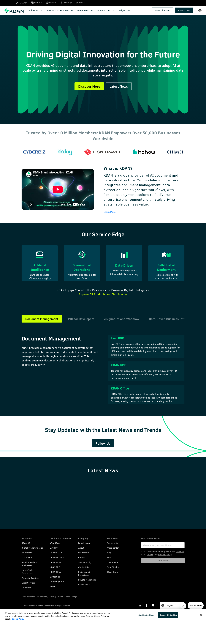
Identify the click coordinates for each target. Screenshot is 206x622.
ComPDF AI (55, 562)
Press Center (113, 547)
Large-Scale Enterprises (27, 572)
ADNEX (53, 586)
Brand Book (84, 584)
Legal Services (28, 582)
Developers (27, 552)
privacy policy (164, 554)
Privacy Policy (42, 596)
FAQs (109, 557)
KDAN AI (26, 542)
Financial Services (30, 577)
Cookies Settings (146, 615)
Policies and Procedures (84, 573)
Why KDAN (55, 542)
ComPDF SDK (56, 552)
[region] (103, 615)
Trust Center (113, 562)
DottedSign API (57, 581)
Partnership (112, 542)
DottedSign (55, 576)
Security (53, 596)
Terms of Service (28, 596)
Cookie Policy (18, 618)
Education (26, 587)
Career (81, 557)
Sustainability (85, 562)
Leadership (83, 552)
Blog (109, 552)
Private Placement (87, 579)
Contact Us (83, 567)
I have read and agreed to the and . (165, 553)
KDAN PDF (55, 567)
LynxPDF (54, 547)
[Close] (201, 615)
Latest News (84, 542)
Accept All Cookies (168, 615)
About (81, 547)
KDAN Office (55, 571)
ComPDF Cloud (57, 557)
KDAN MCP (27, 557)
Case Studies (113, 567)
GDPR (60, 596)
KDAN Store (112, 571)
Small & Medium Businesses (29, 564)
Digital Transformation (32, 547)
